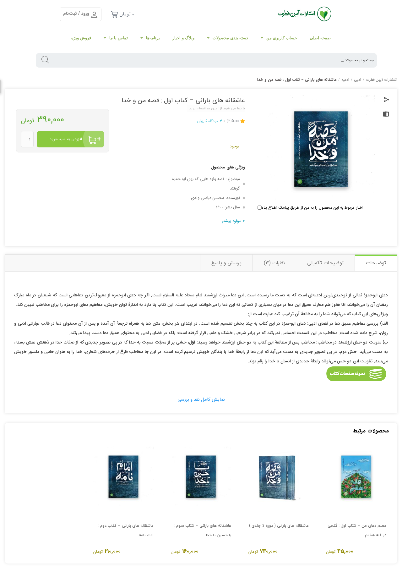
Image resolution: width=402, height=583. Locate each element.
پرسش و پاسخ (226, 263)
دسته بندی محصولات (230, 38)
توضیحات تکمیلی (325, 263)
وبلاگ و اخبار (183, 38)
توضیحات (376, 263)
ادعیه (345, 80)
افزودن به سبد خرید (66, 139)
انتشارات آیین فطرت (381, 80)
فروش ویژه (81, 38)
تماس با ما (118, 38)
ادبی (357, 80)
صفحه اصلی (320, 38)
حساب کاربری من (281, 38)
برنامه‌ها (153, 38)
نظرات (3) (274, 263)
